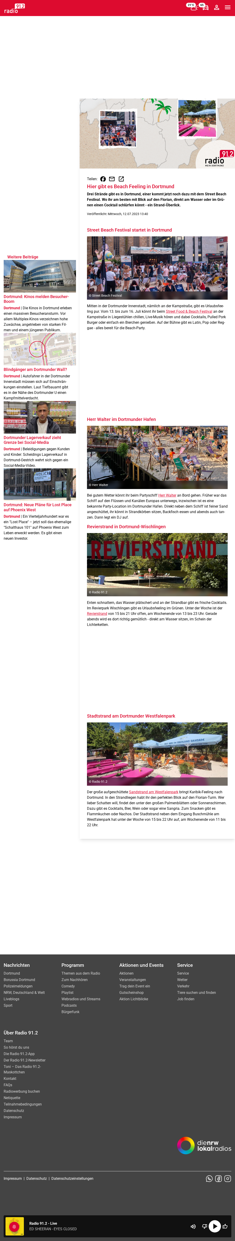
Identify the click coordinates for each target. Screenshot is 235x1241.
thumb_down (204, 1226)
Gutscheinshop (131, 992)
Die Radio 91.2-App (19, 1054)
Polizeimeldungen (18, 986)
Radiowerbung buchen (22, 1091)
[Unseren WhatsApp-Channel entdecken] (209, 1178)
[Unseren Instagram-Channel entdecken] (227, 1178)
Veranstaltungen (132, 980)
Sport (8, 1005)
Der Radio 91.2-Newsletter (24, 1060)
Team (8, 1041)
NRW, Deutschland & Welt (24, 992)
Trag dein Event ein (134, 986)
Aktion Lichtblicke (133, 999)
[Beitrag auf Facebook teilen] (103, 179)
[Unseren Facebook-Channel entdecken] (218, 1178)
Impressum (13, 1117)
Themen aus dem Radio (81, 973)
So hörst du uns (16, 1047)
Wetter (182, 980)
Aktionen (126, 973)
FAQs (8, 1085)
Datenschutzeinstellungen (72, 1178)
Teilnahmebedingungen (23, 1104)
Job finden (185, 999)
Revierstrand (97, 613)
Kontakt (10, 1078)
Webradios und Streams (81, 999)
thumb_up (225, 1226)
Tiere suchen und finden (196, 992)
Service (183, 973)
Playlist (67, 992)
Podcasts (69, 1005)
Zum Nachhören (75, 980)
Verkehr (183, 986)
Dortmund (12, 973)
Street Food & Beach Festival (189, 311)
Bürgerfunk (70, 1012)
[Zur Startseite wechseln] (15, 8)
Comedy (68, 986)
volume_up (193, 1226)
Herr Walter (167, 495)
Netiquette (12, 1098)
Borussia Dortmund (19, 980)
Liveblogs (11, 999)
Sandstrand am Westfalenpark (153, 792)
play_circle (214, 1226)
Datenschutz (14, 1110)
